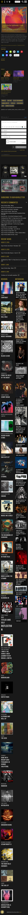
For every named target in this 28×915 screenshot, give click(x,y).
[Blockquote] (13, 127)
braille (4, 100)
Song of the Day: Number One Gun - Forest (9, 234)
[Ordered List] (10, 127)
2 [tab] (4, 191)
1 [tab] (2, 191)
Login (25, 117)
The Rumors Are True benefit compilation (9, 227)
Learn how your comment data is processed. (13, 150)
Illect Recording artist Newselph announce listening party (6, 92)
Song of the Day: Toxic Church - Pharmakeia (9, 209)
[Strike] (8, 127)
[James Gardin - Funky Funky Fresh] (18, 74)
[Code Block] (15, 127)
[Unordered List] (11, 127)
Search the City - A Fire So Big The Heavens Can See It (11, 216)
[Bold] (2, 127)
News (19, 29)
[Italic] (4, 127)
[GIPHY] (22, 127)
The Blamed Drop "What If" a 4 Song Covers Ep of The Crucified (13, 218)
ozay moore (20, 103)
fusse (20, 912)
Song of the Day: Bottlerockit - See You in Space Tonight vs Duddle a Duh (12, 224)
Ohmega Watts (5, 103)
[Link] (17, 127)
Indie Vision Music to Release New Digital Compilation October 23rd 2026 (13, 213)
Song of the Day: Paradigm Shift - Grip (8, 230)
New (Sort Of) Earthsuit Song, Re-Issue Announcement (11, 207)
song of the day (10, 106)
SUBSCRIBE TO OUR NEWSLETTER (13, 197)
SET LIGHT (17, 1)
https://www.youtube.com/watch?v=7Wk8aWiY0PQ (12, 45)
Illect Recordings (18, 100)
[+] (20, 126)
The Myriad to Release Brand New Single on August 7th (11, 220)
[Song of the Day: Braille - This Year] (6, 74)
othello (13, 103)
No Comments (10, 30)
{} (18, 126)
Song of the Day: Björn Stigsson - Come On (9, 253)
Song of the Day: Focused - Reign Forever (9, 211)
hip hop (9, 100)
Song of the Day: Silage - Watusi (7, 205)
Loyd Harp (14, 29)
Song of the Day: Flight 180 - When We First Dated (11, 222)
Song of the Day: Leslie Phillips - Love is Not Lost (10, 229)
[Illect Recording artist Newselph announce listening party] (6, 87)
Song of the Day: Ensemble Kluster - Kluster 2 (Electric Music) (13, 232)
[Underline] (6, 127)
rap (3, 106)
